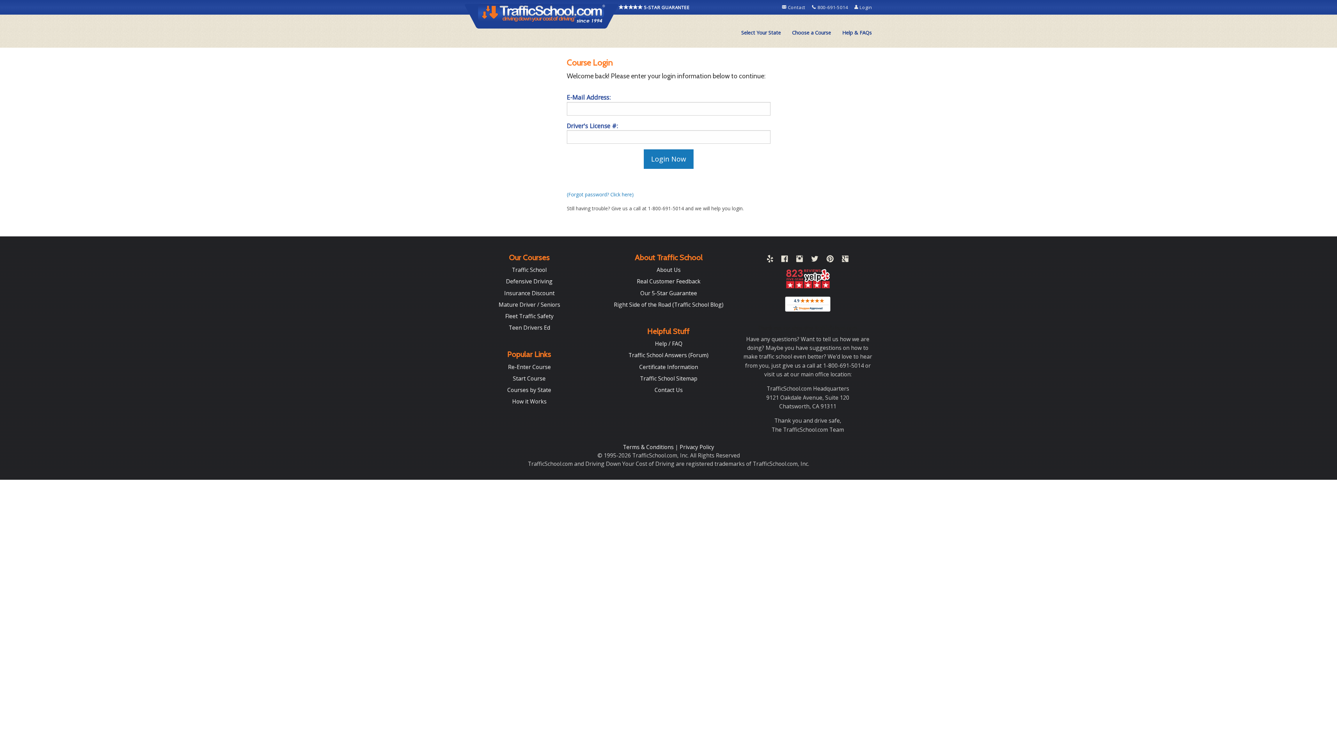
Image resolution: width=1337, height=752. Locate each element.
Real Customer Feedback (669, 281)
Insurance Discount (529, 293)
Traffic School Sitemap (668, 378)
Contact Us (669, 390)
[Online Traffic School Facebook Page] (784, 260)
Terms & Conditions (649, 447)
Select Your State (761, 32)
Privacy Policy (697, 447)
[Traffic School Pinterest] (830, 260)
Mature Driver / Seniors (529, 304)
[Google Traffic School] (845, 260)
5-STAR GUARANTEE (666, 7)
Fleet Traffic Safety (529, 316)
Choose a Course (811, 32)
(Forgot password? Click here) (600, 194)
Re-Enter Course (529, 367)
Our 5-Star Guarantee (668, 293)
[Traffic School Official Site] (542, 16)
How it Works (529, 401)
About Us (669, 270)
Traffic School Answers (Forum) (668, 355)
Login (865, 7)
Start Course (529, 378)
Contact (797, 7)
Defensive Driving (529, 281)
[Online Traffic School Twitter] (814, 260)
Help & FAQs (857, 32)
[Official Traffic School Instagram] (799, 260)
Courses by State (529, 390)
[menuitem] (761, 32)
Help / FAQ (668, 343)
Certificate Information (668, 367)
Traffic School (529, 270)
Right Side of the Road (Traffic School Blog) (669, 304)
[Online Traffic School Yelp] (770, 260)
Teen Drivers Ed (529, 327)
